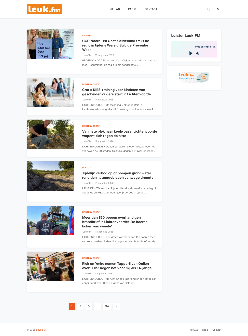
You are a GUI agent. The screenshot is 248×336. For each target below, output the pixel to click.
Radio (132, 9)
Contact (150, 9)
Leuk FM (41, 329)
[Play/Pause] (190, 53)
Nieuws (114, 9)
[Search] (208, 9)
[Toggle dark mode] (217, 9)
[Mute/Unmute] (197, 53)
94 (107, 306)
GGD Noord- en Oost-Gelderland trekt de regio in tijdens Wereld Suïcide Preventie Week (115, 45)
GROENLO (87, 35)
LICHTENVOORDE (91, 84)
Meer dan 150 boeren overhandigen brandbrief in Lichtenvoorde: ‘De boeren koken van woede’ (114, 221)
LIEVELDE (87, 167)
